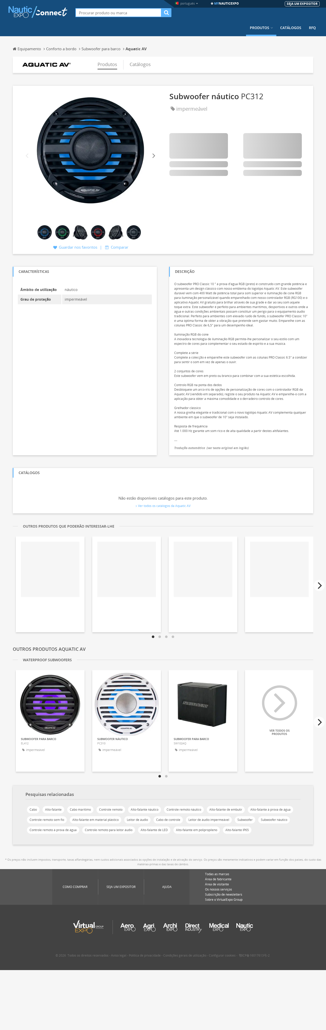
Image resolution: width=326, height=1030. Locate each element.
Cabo (33, 809)
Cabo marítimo (80, 809)
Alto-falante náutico (144, 809)
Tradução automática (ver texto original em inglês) (211, 448)
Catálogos (290, 28)
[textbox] (118, 12)
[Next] (153, 156)
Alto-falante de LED (154, 830)
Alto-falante (53, 809)
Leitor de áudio (137, 820)
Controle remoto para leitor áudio (108, 830)
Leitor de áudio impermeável (208, 820)
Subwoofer (245, 820)
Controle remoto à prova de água (53, 830)
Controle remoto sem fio (47, 820)
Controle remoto (111, 809)
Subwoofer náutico (274, 820)
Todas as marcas (217, 874)
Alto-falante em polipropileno (196, 830)
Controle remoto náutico (184, 809)
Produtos (259, 28)
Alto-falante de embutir (225, 809)
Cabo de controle (168, 820)
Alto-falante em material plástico (95, 820)
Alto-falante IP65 (237, 830)
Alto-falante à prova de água (270, 809)
